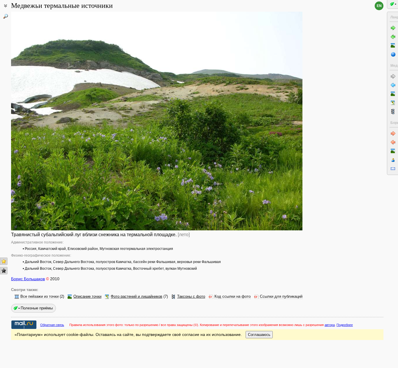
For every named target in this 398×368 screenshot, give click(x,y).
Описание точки (87, 297)
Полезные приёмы (37, 308)
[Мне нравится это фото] (4, 261)
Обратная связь (52, 325)
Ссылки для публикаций (281, 297)
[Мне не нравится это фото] (4, 270)
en (379, 6)
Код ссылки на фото (232, 297)
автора (330, 325)
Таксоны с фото (191, 297)
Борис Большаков (28, 278)
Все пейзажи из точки (39, 297)
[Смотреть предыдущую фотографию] (42, 121)
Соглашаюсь (259, 334)
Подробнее (345, 325)
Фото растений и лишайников (136, 297)
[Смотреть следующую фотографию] (272, 121)
